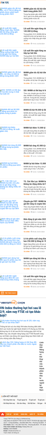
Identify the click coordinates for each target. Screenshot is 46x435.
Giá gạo (39, 403)
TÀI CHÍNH (40, 414)
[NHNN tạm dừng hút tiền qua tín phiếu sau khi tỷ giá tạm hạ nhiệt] (10, 264)
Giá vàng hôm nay (9, 400)
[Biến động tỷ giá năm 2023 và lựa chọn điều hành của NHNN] (10, 225)
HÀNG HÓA (24, 414)
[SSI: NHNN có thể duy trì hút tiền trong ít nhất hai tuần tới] (10, 96)
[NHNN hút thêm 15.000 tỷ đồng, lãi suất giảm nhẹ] (10, 134)
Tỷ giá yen (41, 400)
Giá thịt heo (31, 403)
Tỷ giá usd (32, 400)
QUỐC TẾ (32, 414)
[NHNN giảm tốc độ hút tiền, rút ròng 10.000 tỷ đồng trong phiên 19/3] (10, 78)
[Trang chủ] (2, 414)
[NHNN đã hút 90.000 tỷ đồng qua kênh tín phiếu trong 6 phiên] (10, 116)
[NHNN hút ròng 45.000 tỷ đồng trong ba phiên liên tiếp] (10, 151)
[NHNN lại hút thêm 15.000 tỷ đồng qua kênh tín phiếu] (10, 169)
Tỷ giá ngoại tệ (22, 400)
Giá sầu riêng (21, 403)
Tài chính (27, 22)
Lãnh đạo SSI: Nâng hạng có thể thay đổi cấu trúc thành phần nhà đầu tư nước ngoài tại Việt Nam (41, 366)
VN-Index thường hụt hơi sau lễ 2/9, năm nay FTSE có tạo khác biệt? (20, 311)
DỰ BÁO (16, 414)
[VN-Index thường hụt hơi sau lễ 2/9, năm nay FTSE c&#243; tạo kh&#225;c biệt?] (22, 322)
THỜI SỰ (8, 414)
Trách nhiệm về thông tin (11, 433)
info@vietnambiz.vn (14, 431)
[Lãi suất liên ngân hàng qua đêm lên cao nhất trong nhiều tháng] (10, 282)
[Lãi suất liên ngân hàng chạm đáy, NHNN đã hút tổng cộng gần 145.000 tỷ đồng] (10, 34)
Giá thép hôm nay (9, 403)
